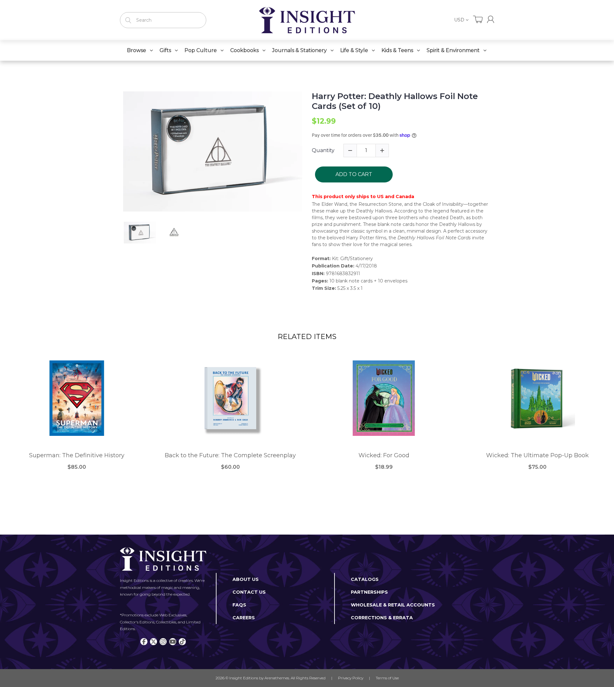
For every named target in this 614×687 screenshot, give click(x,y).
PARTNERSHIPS (369, 592)
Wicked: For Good (383, 455)
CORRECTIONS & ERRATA (382, 618)
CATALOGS (365, 579)
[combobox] (163, 20)
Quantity (323, 150)
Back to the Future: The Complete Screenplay (230, 455)
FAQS (239, 605)
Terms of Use (387, 677)
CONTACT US (249, 592)
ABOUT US (245, 579)
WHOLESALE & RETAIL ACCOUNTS (393, 605)
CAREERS (243, 618)
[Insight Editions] (307, 20)
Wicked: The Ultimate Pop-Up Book (537, 455)
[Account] (490, 19)
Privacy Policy (350, 677)
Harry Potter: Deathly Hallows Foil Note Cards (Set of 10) (395, 101)
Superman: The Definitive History (76, 455)
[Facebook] (143, 641)
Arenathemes (276, 677)
